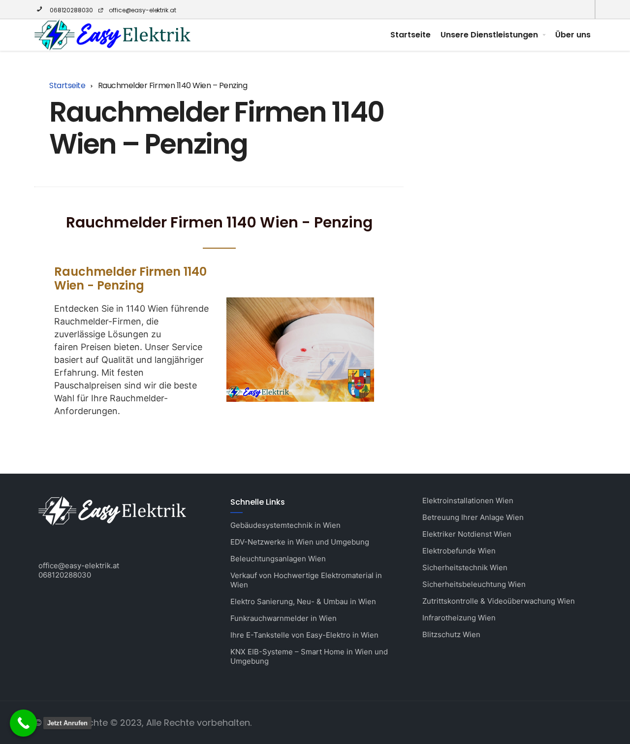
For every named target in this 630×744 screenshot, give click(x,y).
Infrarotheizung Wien (459, 617)
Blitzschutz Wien (451, 634)
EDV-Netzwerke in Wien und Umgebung (299, 542)
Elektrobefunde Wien (459, 550)
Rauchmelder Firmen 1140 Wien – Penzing (216, 128)
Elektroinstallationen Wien (467, 500)
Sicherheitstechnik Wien (464, 567)
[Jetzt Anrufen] (23, 723)
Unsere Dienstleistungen (489, 34)
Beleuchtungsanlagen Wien (278, 558)
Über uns (573, 34)
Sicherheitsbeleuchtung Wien (474, 584)
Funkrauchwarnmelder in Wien (283, 618)
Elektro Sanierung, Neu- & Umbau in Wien (303, 601)
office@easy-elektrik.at (142, 10)
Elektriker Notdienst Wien (466, 534)
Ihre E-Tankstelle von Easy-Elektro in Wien (304, 635)
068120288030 (70, 10)
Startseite (410, 34)
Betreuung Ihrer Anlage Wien (473, 517)
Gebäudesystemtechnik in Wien (285, 525)
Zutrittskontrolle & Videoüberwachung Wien (498, 601)
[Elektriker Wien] (112, 35)
